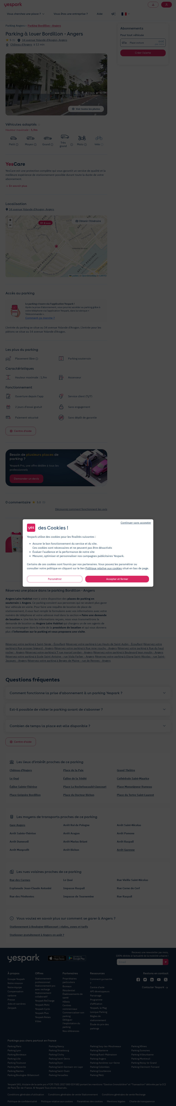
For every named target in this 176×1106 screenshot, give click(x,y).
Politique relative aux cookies (103, 568)
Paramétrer (55, 579)
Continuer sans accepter (136, 522)
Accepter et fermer (117, 579)
